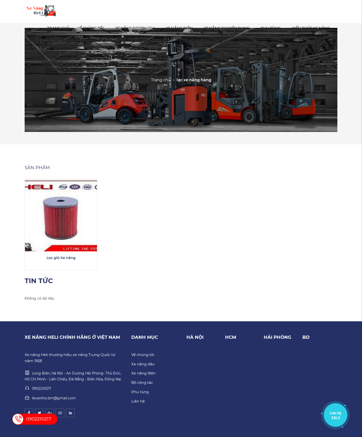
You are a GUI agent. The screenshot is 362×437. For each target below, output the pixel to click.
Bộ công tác (142, 382)
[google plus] (49, 413)
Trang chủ (161, 79)
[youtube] (60, 413)
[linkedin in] (70, 413)
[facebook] (29, 413)
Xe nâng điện (143, 373)
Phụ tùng (140, 391)
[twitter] (39, 413)
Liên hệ (138, 401)
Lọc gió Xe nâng (61, 258)
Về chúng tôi (142, 354)
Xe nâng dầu (143, 364)
